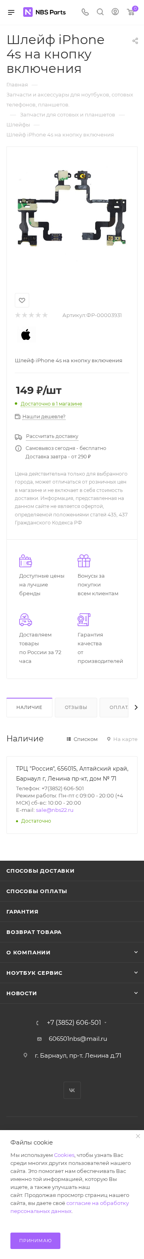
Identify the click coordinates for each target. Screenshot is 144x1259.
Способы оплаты (36, 891)
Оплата (120, 707)
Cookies (64, 1155)
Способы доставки (40, 870)
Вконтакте (72, 1090)
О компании (28, 952)
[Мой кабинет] (115, 12)
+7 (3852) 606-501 (74, 1023)
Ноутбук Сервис (34, 973)
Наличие (29, 707)
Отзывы (76, 707)
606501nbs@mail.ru (78, 1038)
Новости (21, 993)
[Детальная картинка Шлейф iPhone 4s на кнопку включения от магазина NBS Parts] (72, 214)
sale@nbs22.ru (55, 810)
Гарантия (22, 911)
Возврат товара (34, 932)
